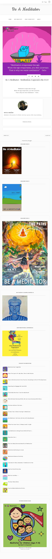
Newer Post (6, 135)
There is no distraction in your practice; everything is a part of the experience (27, 379)
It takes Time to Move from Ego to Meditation (19, 411)
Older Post (47, 135)
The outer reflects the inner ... (15, 405)
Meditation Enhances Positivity (15, 456)
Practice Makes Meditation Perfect (16, 488)
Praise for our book (25, 549)
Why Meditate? (18, 19)
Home (10, 19)
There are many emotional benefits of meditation (20, 443)
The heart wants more (13, 481)
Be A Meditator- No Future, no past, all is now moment (21, 418)
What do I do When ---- (13, 475)
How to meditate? (30, 19)
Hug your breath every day (14, 469)
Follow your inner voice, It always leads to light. (20, 424)
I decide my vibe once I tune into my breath (18, 392)
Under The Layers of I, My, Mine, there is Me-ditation (21, 373)
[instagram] (42, 2)
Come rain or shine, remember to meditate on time (20, 462)
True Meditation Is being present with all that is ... (20, 430)
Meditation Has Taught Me (14, 367)
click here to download (25, 547)
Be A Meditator (26, 9)
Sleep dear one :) (12, 437)
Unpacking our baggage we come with (17, 386)
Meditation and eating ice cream (16, 450)
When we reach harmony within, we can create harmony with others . (25, 399)
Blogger (30, 140)
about (39, 19)
